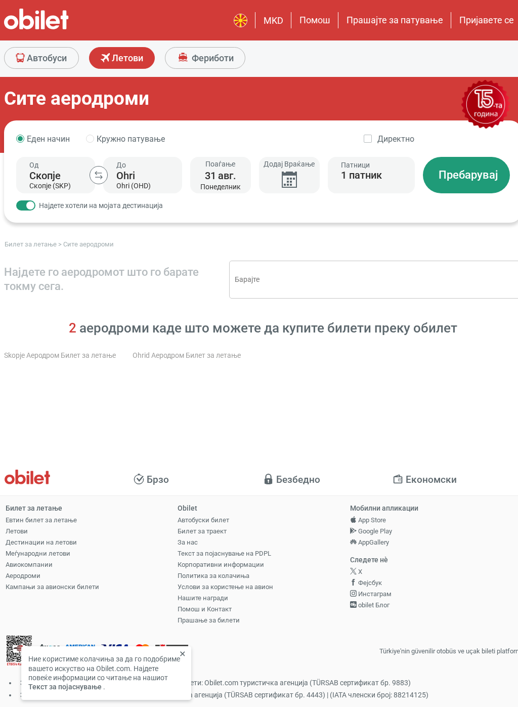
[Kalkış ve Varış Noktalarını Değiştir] (99, 175)
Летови (126, 58)
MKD (273, 20)
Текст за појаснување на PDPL (224, 553)
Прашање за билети (209, 620)
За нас (188, 542)
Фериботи (212, 58)
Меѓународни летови (38, 553)
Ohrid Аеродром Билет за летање (187, 355)
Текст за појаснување (65, 687)
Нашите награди (203, 598)
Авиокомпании (29, 564)
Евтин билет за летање (41, 520)
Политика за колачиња (213, 575)
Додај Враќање (289, 164)
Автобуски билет (203, 520)
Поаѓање (220, 164)
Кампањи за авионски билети (52, 587)
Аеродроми (23, 575)
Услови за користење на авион (225, 587)
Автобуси (46, 58)
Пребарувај (468, 175)
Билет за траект (202, 531)
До (121, 165)
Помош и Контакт (205, 609)
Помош (314, 20)
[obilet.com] (60, 28)
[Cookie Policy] (183, 654)
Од (33, 165)
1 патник (361, 175)
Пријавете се (486, 20)
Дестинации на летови (41, 542)
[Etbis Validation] (19, 651)
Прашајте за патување (395, 20)
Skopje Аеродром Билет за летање (60, 355)
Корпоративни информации (221, 564)
